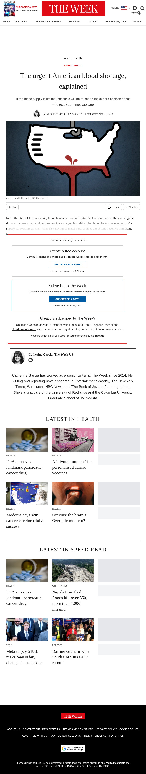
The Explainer (20, 21)
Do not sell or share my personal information (91, 735)
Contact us (97, 335)
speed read (72, 66)
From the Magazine (115, 21)
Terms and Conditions (78, 729)
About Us (13, 729)
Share (14, 207)
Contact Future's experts (41, 729)
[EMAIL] (31, 360)
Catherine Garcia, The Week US (64, 113)
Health (78, 58)
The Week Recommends (48, 21)
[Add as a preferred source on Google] (73, 748)
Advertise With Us (34, 735)
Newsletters (74, 21)
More (136, 21)
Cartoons (92, 21)
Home (65, 58)
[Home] (6, 21)
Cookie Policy (129, 729)
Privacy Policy (106, 729)
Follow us (116, 207)
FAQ (52, 735)
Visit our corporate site (117, 763)
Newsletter (133, 207)
